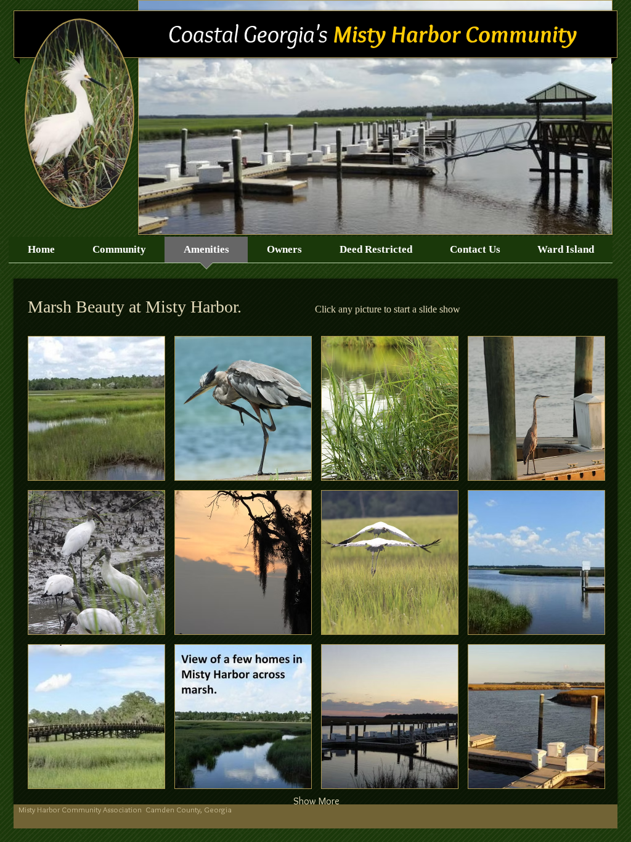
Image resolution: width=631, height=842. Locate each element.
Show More (316, 801)
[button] (96, 408)
